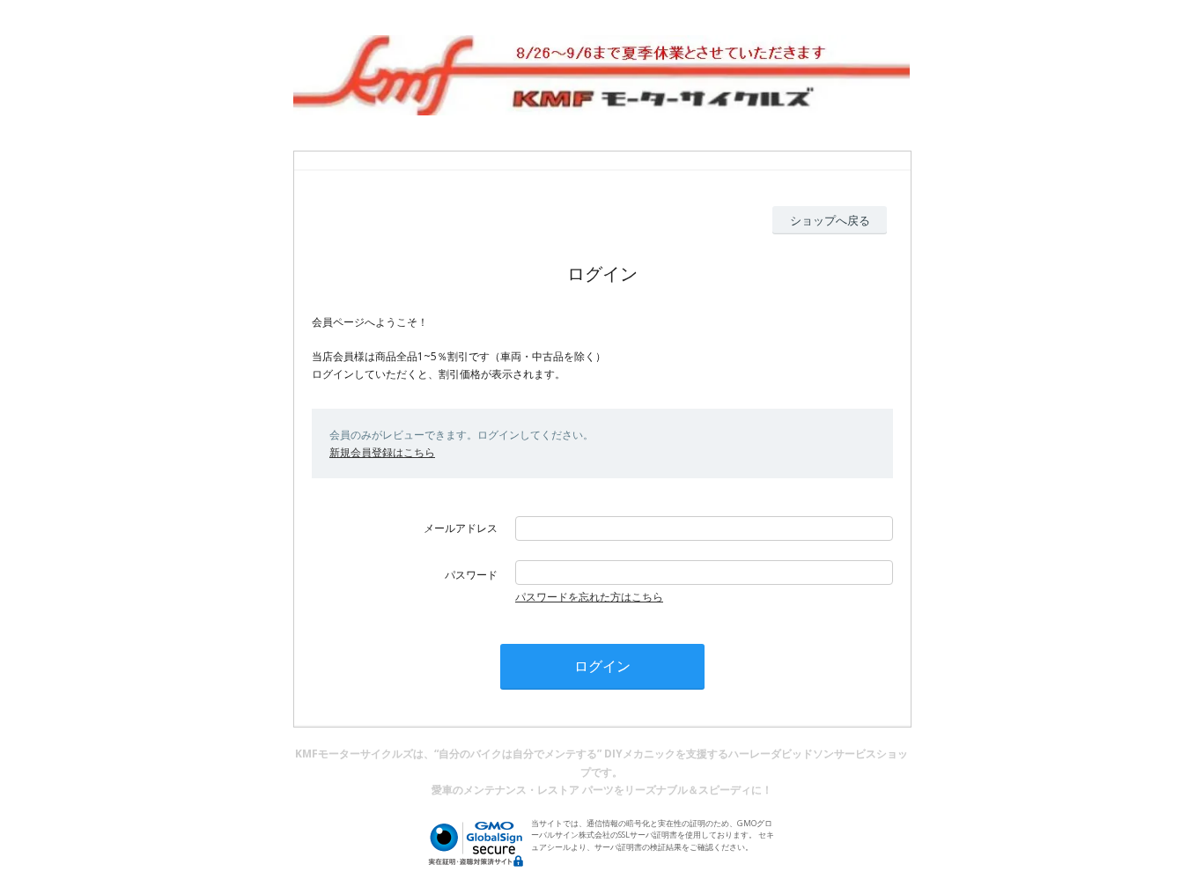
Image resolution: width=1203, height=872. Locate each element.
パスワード (471, 574)
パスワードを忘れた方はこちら (589, 596)
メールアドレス (461, 528)
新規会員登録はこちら (382, 452)
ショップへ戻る (830, 220)
